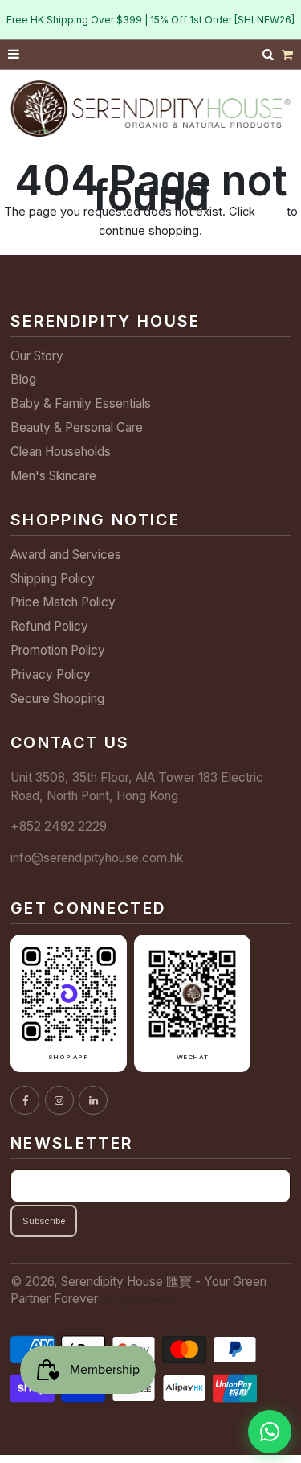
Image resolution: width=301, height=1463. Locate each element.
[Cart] (287, 55)
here (270, 211)
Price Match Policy (63, 602)
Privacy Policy (50, 674)
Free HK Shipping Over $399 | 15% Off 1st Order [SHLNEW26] (150, 20)
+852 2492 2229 (58, 826)
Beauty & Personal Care (76, 427)
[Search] (269, 54)
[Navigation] (14, 55)
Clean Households (60, 451)
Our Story (36, 356)
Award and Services (65, 554)
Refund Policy (49, 626)
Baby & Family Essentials (80, 403)
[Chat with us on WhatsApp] (269, 1431)
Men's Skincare (53, 475)
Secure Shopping (57, 698)
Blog (23, 379)
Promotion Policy (57, 650)
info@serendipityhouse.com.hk (96, 857)
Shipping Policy (52, 578)
